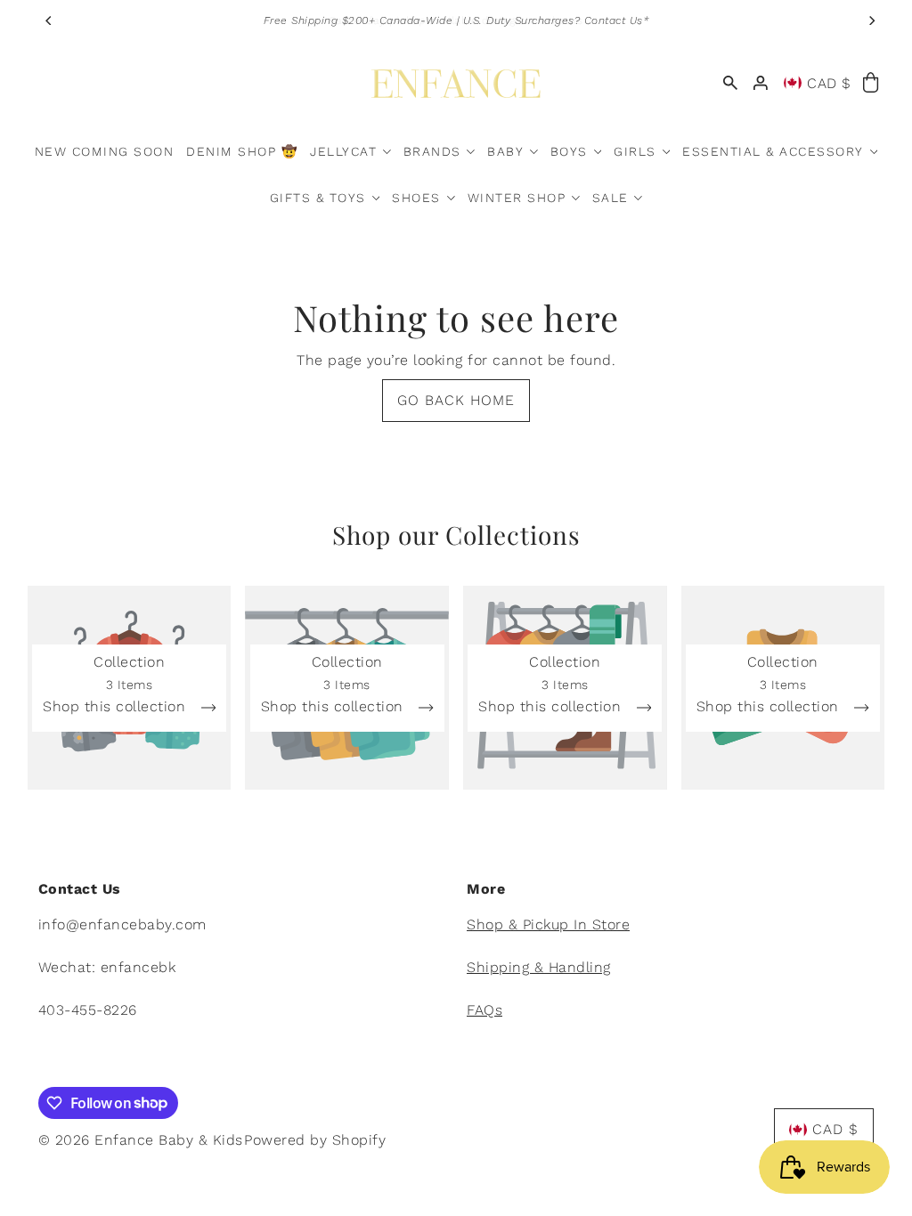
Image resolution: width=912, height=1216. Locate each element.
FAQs (484, 1009)
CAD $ (829, 83)
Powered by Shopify (315, 1139)
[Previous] (50, 20)
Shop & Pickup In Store (548, 924)
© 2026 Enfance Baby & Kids (140, 1139)
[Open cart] (871, 83)
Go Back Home (456, 400)
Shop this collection (117, 707)
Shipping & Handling (539, 967)
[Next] (871, 20)
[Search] (731, 83)
